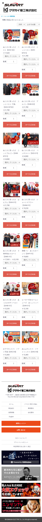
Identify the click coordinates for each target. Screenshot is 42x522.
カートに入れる (12, 75)
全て (2, 16)
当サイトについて (21, 438)
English (11, 416)
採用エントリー (21, 423)
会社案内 (31, 412)
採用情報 (11, 412)
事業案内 (31, 408)
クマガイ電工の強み (30, 404)
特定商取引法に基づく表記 (22, 446)
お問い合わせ (21, 430)
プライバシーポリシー (21, 442)
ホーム (11, 404)
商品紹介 (11, 408)
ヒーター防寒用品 (10, 16)
